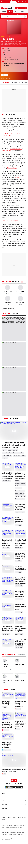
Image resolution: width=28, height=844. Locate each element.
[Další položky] (27, 14)
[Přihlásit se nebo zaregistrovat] (25, 1)
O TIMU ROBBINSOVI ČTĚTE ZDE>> (13, 221)
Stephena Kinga (12, 168)
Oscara (17, 177)
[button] (9, 787)
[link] (7, 784)
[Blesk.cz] (13, 1)
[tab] (4, 11)
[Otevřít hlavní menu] (1, 1)
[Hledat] (25, 16)
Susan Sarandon (6, 150)
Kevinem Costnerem (16, 149)
